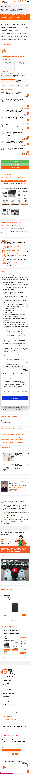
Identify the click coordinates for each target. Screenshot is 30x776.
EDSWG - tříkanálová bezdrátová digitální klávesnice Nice (13, 125)
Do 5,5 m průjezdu (20, 442)
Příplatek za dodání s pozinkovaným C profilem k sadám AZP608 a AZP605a (15, 142)
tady (12, 523)
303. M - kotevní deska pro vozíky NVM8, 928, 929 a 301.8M (13, 93)
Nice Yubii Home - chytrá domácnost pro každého (14, 149)
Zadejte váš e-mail (7, 744)
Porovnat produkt (9, 174)
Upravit (14, 403)
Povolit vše (15, 398)
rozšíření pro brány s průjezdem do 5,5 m (17, 334)
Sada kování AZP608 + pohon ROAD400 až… (10, 10)
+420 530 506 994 (6, 538)
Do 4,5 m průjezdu (20, 434)
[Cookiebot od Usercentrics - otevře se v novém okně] (22, 370)
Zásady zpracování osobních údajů (11, 730)
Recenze (8, 14)
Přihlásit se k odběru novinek (12, 750)
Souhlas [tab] (5, 373)
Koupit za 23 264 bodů (15, 164)
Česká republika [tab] (6, 225)
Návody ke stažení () (19, 16)
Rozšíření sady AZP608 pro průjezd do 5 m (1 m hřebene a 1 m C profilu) (15, 111)
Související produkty (7, 18)
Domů (2, 9)
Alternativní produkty (18, 18)
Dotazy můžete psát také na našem (19, 490)
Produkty (7, 9)
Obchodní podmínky (7, 716)
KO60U (21, 407)
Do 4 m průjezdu (20, 439)
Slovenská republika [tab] (16, 225)
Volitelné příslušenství (14, 17)
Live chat (4, 539)
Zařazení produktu (6, 16)
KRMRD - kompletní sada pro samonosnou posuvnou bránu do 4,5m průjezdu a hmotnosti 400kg (14, 632)
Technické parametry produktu (18, 14)
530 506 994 (16, 489)
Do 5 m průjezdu (19, 437)
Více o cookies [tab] (24, 373)
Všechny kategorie (5, 6)
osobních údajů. (20, 747)
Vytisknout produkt (9, 177)
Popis (3, 14)
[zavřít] (26, 762)
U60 (21, 409)
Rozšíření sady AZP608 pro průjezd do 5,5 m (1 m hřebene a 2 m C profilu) (15, 118)
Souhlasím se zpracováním (14, 747)
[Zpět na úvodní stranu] (4, 2)
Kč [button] (14, 1)
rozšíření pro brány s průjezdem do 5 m (17, 330)
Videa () (5, 17)
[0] (19, 1)
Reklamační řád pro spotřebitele (10, 719)
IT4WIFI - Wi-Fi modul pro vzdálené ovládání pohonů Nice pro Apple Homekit (14, 134)
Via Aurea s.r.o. (20, 761)
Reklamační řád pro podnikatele (10, 722)
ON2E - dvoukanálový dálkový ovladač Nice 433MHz (14, 594)
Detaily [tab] (15, 373)
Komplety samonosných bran (17, 9)
